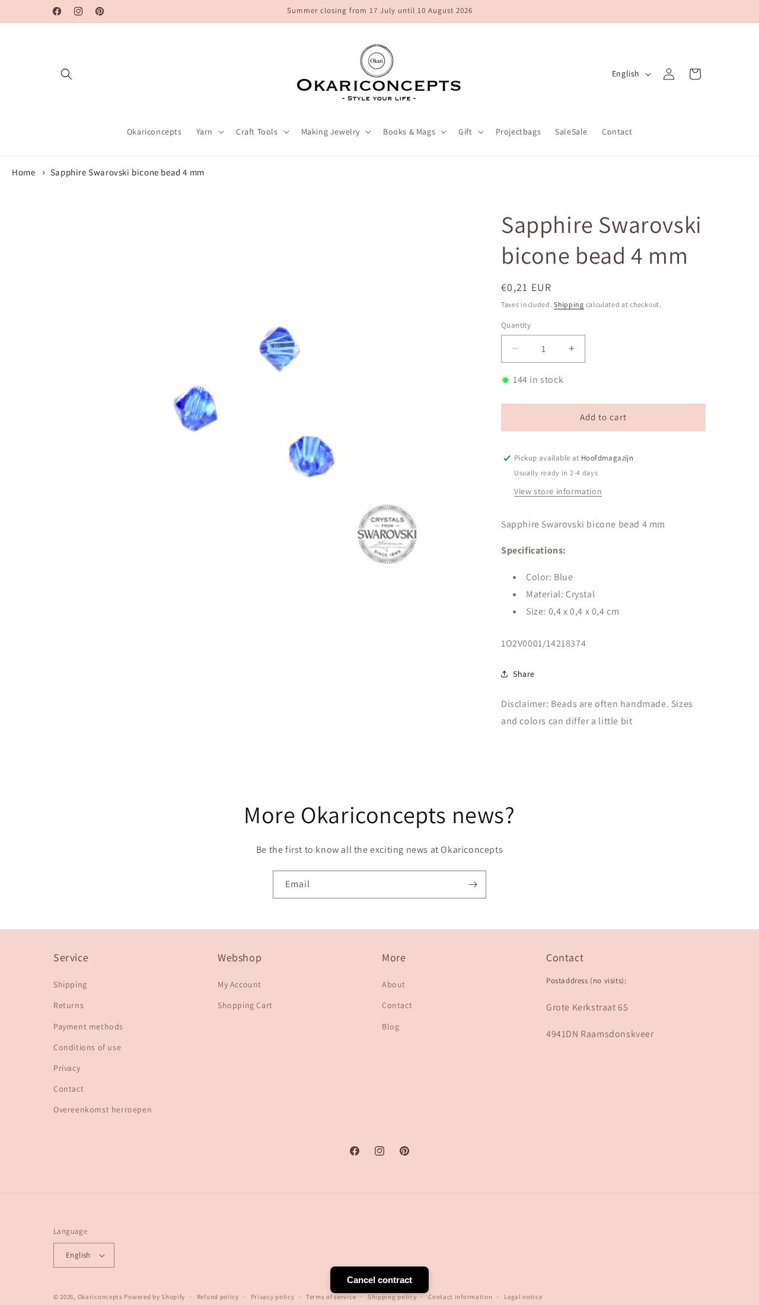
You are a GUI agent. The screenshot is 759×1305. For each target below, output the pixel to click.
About (394, 984)
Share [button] (524, 674)
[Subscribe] (473, 884)
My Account (239, 984)
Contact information (460, 1297)
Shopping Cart (245, 1005)
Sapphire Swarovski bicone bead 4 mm (127, 172)
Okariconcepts (100, 1297)
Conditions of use (87, 1047)
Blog (390, 1026)
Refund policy (218, 1297)
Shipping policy (392, 1297)
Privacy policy (273, 1297)
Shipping (569, 304)
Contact (68, 1088)
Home (23, 172)
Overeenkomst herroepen (102, 1109)
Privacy (66, 1068)
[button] (66, 74)
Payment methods (88, 1026)
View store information (558, 491)
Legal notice (523, 1297)
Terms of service (331, 1297)
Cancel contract (379, 1280)
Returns (68, 1005)
